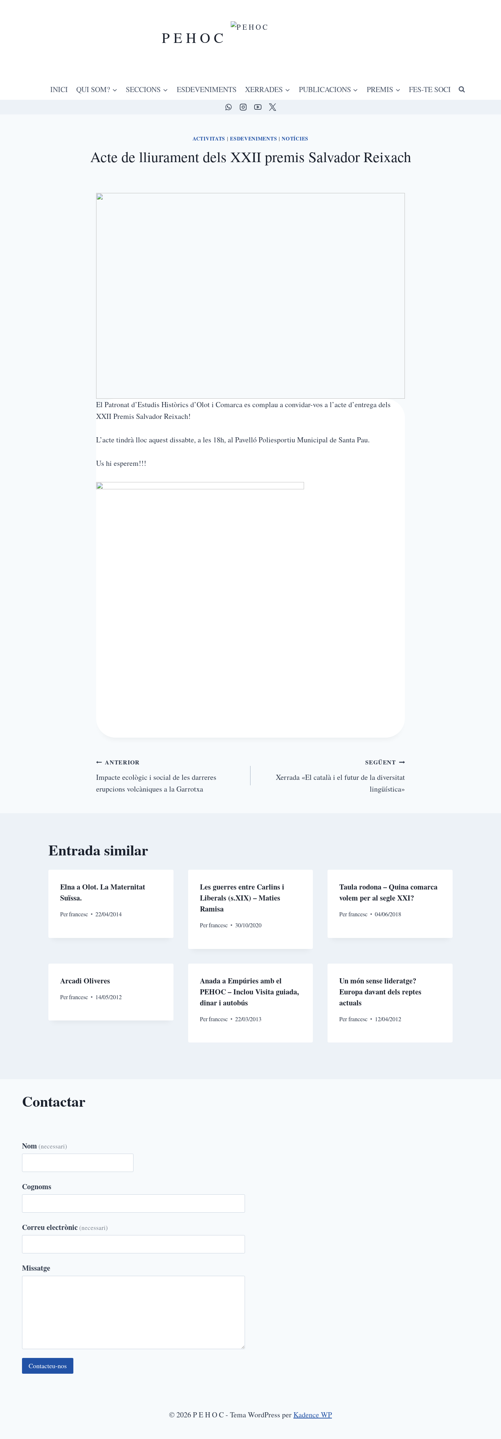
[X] (272, 107)
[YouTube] (258, 107)
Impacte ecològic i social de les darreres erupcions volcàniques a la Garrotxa (156, 776)
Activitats (209, 138)
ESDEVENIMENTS (207, 89)
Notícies (295, 138)
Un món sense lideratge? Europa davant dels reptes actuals (380, 991)
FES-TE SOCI (430, 89)
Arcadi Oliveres (85, 980)
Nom (44, 1145)
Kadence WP (312, 1415)
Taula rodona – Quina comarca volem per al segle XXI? (388, 892)
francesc (78, 914)
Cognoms (36, 1186)
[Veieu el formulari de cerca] (461, 89)
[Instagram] (243, 107)
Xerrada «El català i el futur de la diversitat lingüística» (340, 776)
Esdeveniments (253, 138)
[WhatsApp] (228, 107)
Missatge (36, 1268)
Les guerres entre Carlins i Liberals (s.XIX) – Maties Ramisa (242, 897)
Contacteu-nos (48, 1365)
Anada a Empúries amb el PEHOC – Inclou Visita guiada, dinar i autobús (249, 991)
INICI (59, 89)
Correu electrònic (65, 1227)
